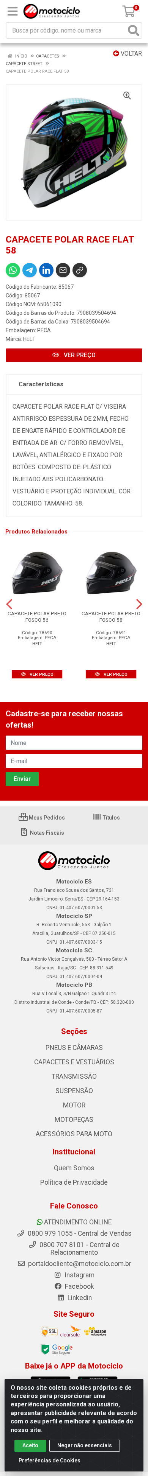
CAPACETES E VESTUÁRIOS (74, 1062)
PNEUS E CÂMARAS (74, 1047)
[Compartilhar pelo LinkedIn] (46, 270)
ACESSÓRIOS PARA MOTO (74, 1134)
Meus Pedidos (46, 818)
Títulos (111, 818)
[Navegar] (9, 604)
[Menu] (12, 11)
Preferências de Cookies (49, 1460)
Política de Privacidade (74, 1182)
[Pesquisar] (134, 30)
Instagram (78, 1275)
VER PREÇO (79, 355)
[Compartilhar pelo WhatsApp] (13, 270)
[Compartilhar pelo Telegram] (29, 270)
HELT (29, 339)
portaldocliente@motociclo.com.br (79, 1264)
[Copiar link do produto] (79, 270)
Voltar (130, 53)
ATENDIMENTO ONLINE (78, 1222)
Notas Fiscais (46, 833)
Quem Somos (74, 1168)
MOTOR (74, 1105)
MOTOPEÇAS (74, 1119)
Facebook (78, 1286)
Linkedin (79, 1298)
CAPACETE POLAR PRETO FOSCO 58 (111, 616)
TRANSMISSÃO (74, 1076)
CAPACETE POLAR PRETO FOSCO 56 (37, 616)
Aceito (30, 1445)
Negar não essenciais (84, 1445)
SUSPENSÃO (74, 1091)
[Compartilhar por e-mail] (63, 270)
